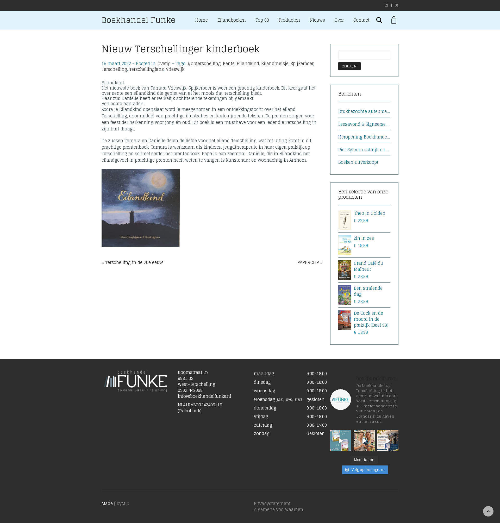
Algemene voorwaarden (278, 509)
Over (339, 20)
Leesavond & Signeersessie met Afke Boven (364, 124)
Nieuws (317, 20)
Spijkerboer (302, 63)
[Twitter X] (396, 5)
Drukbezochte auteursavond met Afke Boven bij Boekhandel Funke (364, 112)
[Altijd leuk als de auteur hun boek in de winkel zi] (364, 440)
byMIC (123, 503)
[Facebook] (391, 5)
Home (201, 20)
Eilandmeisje (275, 63)
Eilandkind (248, 63)
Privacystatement (272, 503)
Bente (229, 63)
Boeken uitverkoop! (358, 162)
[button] (288, 406)
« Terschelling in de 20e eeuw (132, 262)
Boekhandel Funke (139, 20)
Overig (164, 63)
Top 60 (262, 20)
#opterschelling (204, 63)
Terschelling (114, 69)
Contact (361, 20)
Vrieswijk (175, 69)
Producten (289, 20)
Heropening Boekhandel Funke (364, 137)
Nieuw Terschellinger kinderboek (181, 48)
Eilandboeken (231, 20)
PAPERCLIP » (309, 262)
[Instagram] (386, 5)
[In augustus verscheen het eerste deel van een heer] (340, 440)
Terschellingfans (146, 69)
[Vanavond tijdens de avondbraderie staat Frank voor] (387, 440)
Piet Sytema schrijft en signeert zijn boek (364, 150)
